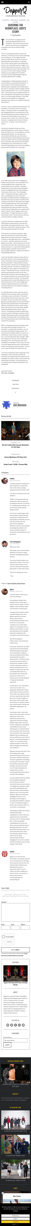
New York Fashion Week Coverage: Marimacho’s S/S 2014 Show (15, 446)
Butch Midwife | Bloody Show (16, 583)
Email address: (7, 1037)
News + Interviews (20, 20)
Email (13, 924)
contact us (23, 1100)
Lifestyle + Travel (9, 20)
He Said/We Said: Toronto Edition (15, 1180)
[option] (15, 434)
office (3, 373)
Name (3, 924)
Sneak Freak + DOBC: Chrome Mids (15, 463)
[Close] (2, 1193)
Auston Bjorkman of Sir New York (15, 455)
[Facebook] (7, 1025)
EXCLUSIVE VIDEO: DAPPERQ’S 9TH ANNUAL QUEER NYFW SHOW (15, 1085)
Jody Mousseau (16, 35)
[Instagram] (19, 1025)
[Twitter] (11, 1025)
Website (23, 924)
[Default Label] (15, 1025)
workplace (11, 373)
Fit (2, 20)
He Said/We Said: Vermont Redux (15, 1155)
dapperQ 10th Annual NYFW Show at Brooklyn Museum (15, 984)
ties (6, 373)
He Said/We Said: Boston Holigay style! (15, 1131)
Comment (4, 902)
